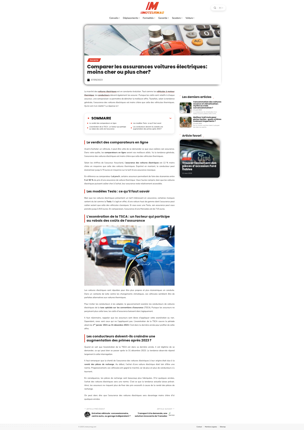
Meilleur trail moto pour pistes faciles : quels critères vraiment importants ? (207, 119)
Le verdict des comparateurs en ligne (102, 123)
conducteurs (104, 95)
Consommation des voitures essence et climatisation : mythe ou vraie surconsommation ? (207, 105)
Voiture (187, 159)
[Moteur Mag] (152, 8)
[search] (215, 8)
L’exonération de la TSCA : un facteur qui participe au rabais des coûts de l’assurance (107, 128)
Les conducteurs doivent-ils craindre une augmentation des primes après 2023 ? (148, 128)
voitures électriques (107, 91)
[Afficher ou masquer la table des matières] (141, 118)
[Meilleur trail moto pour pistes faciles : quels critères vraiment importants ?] (185, 122)
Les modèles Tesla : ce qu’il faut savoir (147, 123)
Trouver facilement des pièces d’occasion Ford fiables (199, 166)
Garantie (94, 60)
